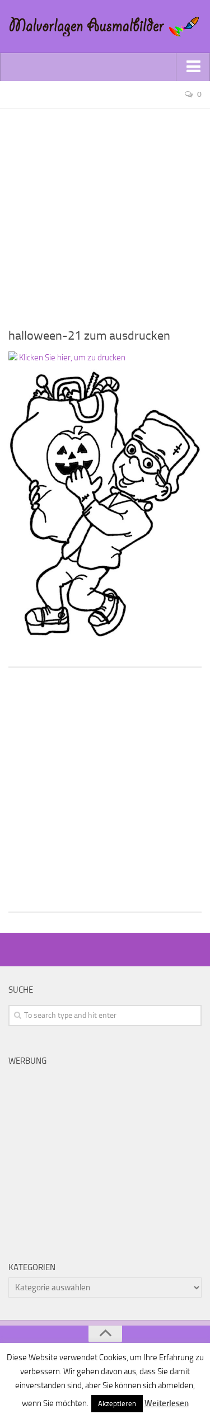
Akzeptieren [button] (117, 1403)
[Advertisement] (105, 213)
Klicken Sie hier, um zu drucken (71, 358)
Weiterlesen (166, 1403)
